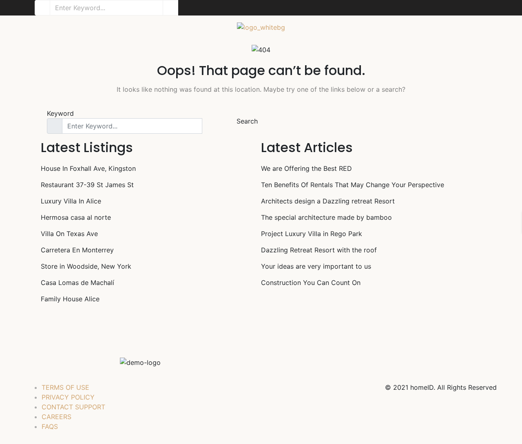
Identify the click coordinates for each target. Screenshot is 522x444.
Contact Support (73, 407)
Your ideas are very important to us (316, 266)
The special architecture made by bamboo (326, 217)
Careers (56, 417)
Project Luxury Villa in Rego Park (311, 234)
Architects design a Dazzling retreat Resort (328, 201)
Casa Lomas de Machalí (77, 282)
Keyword (60, 113)
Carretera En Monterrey (77, 250)
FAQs (50, 426)
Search (247, 121)
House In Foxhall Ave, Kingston (88, 168)
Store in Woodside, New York (86, 266)
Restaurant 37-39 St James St (87, 185)
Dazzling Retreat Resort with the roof (319, 250)
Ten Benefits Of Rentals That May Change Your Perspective (352, 185)
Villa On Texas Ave (69, 234)
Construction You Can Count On (311, 282)
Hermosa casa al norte (76, 217)
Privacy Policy (68, 397)
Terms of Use (65, 387)
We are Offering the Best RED (306, 168)
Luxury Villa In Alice (71, 201)
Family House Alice (70, 299)
